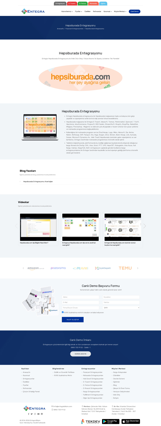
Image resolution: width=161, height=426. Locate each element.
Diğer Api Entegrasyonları (92, 398)
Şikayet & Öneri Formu (121, 388)
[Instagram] (35, 414)
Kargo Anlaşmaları (120, 372)
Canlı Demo (135, 11)
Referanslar (97, 11)
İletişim (116, 398)
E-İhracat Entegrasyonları (93, 388)
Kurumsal (107, 11)
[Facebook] (28, 414)
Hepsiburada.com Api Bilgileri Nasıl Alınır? (34, 243)
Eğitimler (116, 382)
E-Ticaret (72, 3)
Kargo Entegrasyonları (91, 392)
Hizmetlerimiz (66, 11)
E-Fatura (82, 3)
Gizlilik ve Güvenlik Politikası (64, 372)
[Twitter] (32, 414)
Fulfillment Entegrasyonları (93, 395)
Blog (115, 385)
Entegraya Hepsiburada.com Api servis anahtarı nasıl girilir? (79, 244)
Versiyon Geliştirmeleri (121, 392)
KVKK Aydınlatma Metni (63, 375)
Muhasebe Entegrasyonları (93, 375)
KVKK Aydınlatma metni (73, 313)
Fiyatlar (77, 11)
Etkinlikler (116, 375)
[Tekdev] (91, 421)
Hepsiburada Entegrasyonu (94, 28)
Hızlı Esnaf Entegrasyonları (93, 379)
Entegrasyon (60, 3)
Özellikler (88, 11)
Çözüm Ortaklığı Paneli (31, 392)
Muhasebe (93, 3)
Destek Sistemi (119, 379)
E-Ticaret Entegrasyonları (92, 382)
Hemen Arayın (80, 354)
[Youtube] (38, 414)
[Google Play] (111, 421)
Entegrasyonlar (28, 379)
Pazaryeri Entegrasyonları (74, 28)
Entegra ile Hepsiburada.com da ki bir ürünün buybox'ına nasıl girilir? (120, 244)
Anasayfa (60, 28)
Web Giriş (116, 395)
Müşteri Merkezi (119, 11)
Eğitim (103, 3)
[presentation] (23, 268)
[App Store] (130, 421)
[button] (144, 226)
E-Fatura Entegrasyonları (92, 385)
